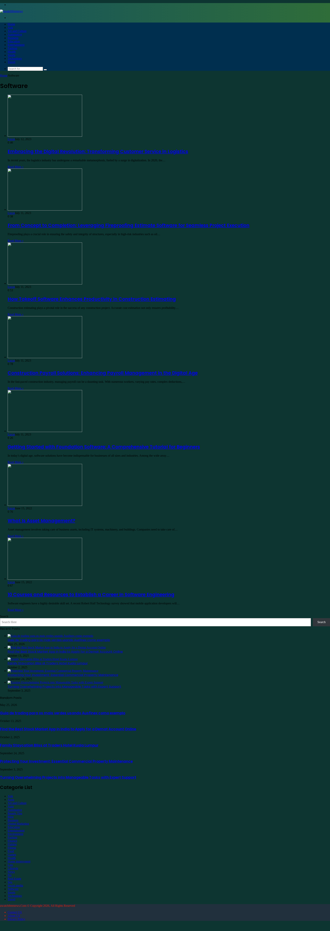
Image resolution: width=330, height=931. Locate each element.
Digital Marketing (18, 823)
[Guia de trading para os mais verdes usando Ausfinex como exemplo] (50, 635)
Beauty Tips (15, 813)
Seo (10, 882)
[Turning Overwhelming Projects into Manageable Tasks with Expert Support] (55, 682)
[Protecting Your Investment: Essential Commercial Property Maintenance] (53, 670)
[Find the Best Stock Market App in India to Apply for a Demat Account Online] (57, 647)
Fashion (12, 48)
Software (13, 889)
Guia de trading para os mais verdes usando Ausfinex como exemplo (59, 640)
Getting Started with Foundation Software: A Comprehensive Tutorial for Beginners (104, 447)
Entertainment (16, 44)
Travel (11, 62)
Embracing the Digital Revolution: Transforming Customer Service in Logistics (98, 151)
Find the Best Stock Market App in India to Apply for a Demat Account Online (65, 651)
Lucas (11, 139)
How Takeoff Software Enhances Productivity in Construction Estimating (92, 299)
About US (14, 915)
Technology (15, 58)
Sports (11, 55)
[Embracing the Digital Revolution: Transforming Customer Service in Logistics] (45, 135)
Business (13, 38)
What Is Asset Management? (41, 521)
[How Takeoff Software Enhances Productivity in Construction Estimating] (45, 283)
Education (14, 41)
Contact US (15, 912)
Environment (15, 834)
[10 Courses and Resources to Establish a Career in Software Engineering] (45, 578)
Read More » (15, 166)
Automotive (15, 34)
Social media (15, 885)
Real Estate (14, 878)
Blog (11, 816)
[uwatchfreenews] (11, 11)
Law (10, 864)
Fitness (12, 847)
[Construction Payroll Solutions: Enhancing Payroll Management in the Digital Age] (45, 357)
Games (12, 854)
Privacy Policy (16, 919)
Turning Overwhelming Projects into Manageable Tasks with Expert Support (64, 686)
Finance (12, 840)
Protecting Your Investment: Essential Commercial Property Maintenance (63, 675)
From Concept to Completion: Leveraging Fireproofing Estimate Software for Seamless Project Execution (128, 225)
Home (11, 24)
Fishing (12, 844)
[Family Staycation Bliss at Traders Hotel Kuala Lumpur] (43, 659)
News (11, 871)
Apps (11, 799)
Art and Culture (17, 31)
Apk (10, 27)
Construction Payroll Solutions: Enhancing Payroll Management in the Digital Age (103, 373)
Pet (9, 875)
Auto (11, 806)
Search (4, 616)
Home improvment (19, 861)
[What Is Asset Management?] (45, 504)
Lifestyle (13, 868)
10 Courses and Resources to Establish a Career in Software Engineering (91, 594)
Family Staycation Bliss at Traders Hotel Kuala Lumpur (48, 663)
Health (12, 51)
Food (11, 851)
